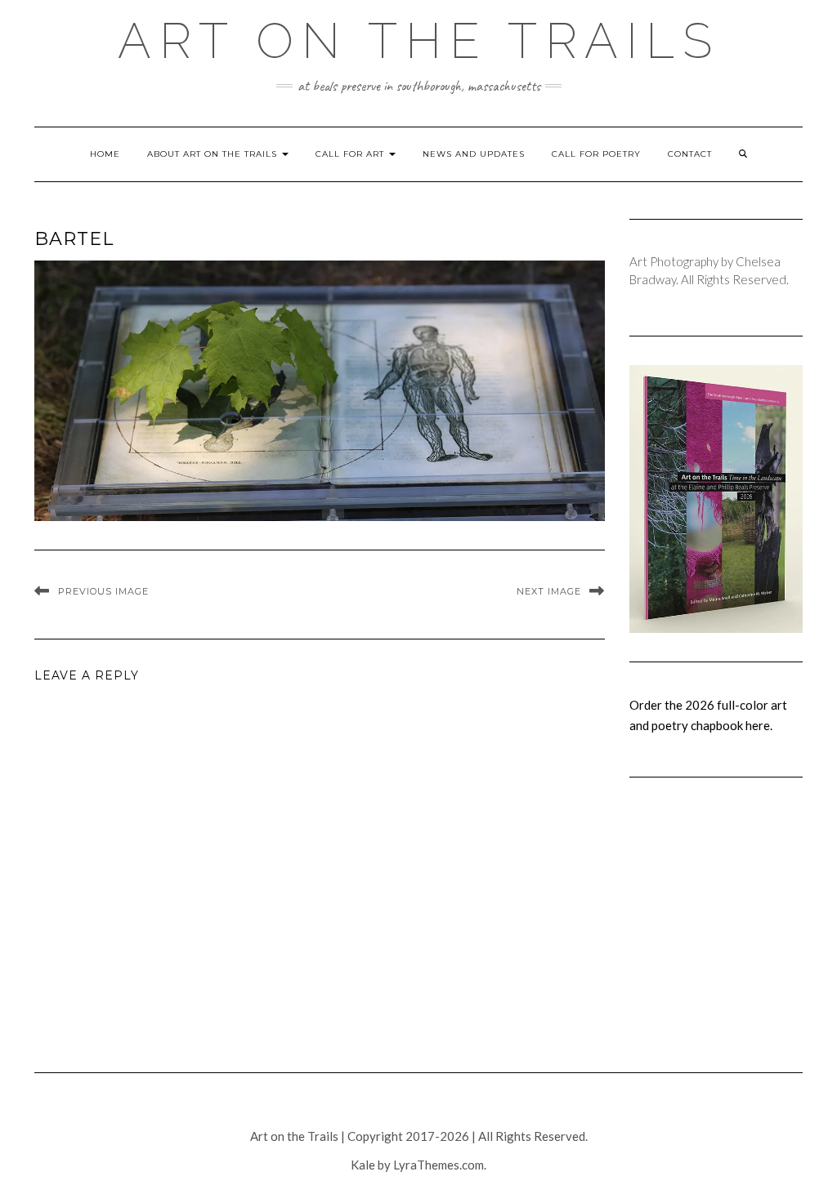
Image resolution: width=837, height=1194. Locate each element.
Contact (690, 154)
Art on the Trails (419, 40)
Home (105, 154)
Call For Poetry (596, 154)
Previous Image (103, 591)
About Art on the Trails (213, 154)
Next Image (549, 591)
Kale (363, 1164)
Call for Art (351, 154)
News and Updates (474, 154)
